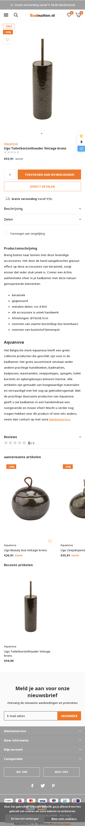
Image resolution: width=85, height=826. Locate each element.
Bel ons (21, 772)
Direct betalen (42, 186)
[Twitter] (43, 785)
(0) (21, 152)
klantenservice (59, 419)
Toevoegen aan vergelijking (27, 233)
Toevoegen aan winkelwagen (49, 174)
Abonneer (69, 716)
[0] (78, 15)
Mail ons (61, 772)
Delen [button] (8, 219)
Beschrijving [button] (13, 208)
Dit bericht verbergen (25, 818)
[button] (6, 15)
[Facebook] (32, 785)
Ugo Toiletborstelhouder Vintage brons (27, 653)
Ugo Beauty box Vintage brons (25, 550)
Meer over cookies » (64, 818)
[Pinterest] (53, 785)
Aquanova (11, 144)
